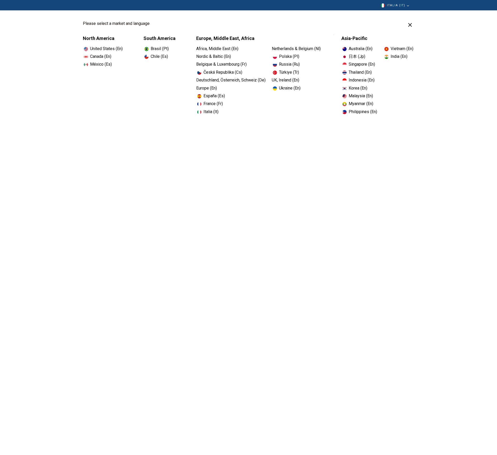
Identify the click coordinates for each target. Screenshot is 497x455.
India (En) (399, 56)
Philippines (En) (363, 111)
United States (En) (106, 48)
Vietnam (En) (402, 48)
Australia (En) (360, 48)
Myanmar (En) (361, 103)
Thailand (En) (360, 72)
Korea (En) (358, 88)
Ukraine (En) (290, 88)
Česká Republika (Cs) (222, 72)
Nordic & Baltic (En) (213, 56)
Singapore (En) (362, 64)
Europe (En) (206, 88)
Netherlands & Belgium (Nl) (296, 48)
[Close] (410, 25)
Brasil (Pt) (160, 48)
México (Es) (101, 64)
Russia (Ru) (289, 64)
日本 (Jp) (357, 56)
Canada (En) (100, 56)
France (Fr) (213, 103)
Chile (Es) (159, 56)
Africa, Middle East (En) (217, 48)
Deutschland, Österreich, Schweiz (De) (231, 80)
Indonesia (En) (362, 80)
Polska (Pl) (289, 56)
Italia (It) (396, 5)
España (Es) (214, 95)
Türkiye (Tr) (289, 72)
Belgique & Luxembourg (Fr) (221, 64)
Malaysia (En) (361, 95)
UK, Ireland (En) (285, 80)
